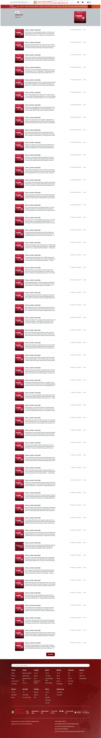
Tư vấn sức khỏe (27, 697)
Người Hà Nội (26, 675)
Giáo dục (81, 670)
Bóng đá (36, 692)
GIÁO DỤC (53, 6)
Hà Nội (13, 673)
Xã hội (12, 678)
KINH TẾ (37, 6)
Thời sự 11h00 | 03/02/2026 (33, 192)
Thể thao (36, 689)
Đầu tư (58, 675)
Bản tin (17, 12)
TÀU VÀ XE (47, 6)
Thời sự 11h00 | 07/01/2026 (33, 518)
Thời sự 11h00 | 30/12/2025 (33, 630)
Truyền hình (59, 692)
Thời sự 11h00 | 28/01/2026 (33, 255)
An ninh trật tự (15, 681)
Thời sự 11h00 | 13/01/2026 (33, 443)
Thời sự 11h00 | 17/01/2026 (33, 393)
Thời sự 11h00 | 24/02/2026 (33, 42)
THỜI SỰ (22, 6)
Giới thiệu (27, 712)
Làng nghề (13, 695)
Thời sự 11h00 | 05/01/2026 (33, 555)
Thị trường (70, 681)
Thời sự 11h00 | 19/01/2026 (33, 368)
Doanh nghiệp (48, 683)
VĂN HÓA (59, 6)
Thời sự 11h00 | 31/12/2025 (33, 618)
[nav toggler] (89, 6)
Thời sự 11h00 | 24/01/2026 (33, 305)
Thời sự (13, 670)
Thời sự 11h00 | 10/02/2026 (33, 105)
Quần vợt (36, 695)
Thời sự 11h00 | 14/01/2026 (33, 430)
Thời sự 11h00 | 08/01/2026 (33, 505)
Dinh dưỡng (25, 695)
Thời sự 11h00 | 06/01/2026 (33, 530)
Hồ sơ (35, 678)
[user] (88, 2)
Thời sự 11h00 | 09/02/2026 (33, 117)
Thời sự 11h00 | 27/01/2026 (33, 268)
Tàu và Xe (70, 670)
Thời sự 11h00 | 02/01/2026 (33, 593)
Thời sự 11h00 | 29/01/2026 (33, 243)
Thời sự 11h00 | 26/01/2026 (33, 280)
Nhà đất (59, 670)
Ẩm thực (25, 683)
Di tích (12, 697)
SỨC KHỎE (65, 6)
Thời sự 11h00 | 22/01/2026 (33, 330)
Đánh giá (70, 683)
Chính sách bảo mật (45, 712)
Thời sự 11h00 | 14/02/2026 (33, 80)
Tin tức (36, 673)
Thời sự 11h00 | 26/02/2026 (33, 30)
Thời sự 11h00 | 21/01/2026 (33, 343)
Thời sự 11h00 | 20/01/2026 (33, 355)
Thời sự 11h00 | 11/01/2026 (33, 468)
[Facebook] (78, 2)
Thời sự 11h (19, 15)
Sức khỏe (25, 689)
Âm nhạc (47, 703)
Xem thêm (50, 654)
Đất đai (58, 681)
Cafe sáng (47, 675)
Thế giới (36, 670)
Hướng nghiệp (82, 678)
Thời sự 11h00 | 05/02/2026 (33, 167)
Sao (46, 695)
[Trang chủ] (18, 6)
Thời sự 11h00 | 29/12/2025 (33, 643)
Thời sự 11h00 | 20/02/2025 (33, 67)
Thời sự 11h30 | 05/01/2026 (33, 543)
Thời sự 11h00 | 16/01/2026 (33, 405)
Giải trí (47, 689)
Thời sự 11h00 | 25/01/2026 (33, 293)
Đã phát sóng (60, 689)
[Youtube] (82, 2)
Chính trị (13, 675)
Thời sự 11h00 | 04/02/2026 (33, 180)
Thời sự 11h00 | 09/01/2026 (33, 493)
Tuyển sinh (82, 675)
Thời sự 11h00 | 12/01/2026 (33, 455)
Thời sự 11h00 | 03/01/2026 (33, 580)
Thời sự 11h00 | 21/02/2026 (33, 55)
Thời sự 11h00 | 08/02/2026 (33, 130)
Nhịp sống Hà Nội (27, 673)
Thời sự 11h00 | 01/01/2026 (33, 605)
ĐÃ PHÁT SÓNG (83, 6)
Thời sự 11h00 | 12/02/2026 (33, 92)
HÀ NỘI (26, 6)
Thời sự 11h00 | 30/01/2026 (33, 230)
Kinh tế (47, 670)
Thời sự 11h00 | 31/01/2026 (33, 218)
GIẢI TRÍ (76, 6)
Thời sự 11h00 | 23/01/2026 (33, 318)
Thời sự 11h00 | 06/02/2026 (33, 155)
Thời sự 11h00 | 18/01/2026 (33, 380)
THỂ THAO (71, 6)
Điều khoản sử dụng (35, 712)
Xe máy (70, 678)
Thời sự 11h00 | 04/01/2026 (33, 568)
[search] (11, 2)
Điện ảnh (47, 697)
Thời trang (48, 700)
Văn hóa (13, 689)
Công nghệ (14, 683)
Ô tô (69, 673)
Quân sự (36, 675)
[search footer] (13, 665)
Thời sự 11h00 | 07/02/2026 (33, 142)
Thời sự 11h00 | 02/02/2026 (33, 205)
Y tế (24, 692)
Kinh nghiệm (60, 683)
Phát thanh (59, 695)
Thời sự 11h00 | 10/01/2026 (33, 480)
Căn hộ (58, 678)
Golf (35, 697)
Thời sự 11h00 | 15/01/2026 (33, 418)
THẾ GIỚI (31, 6)
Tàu (69, 675)
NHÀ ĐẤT (41, 6)
